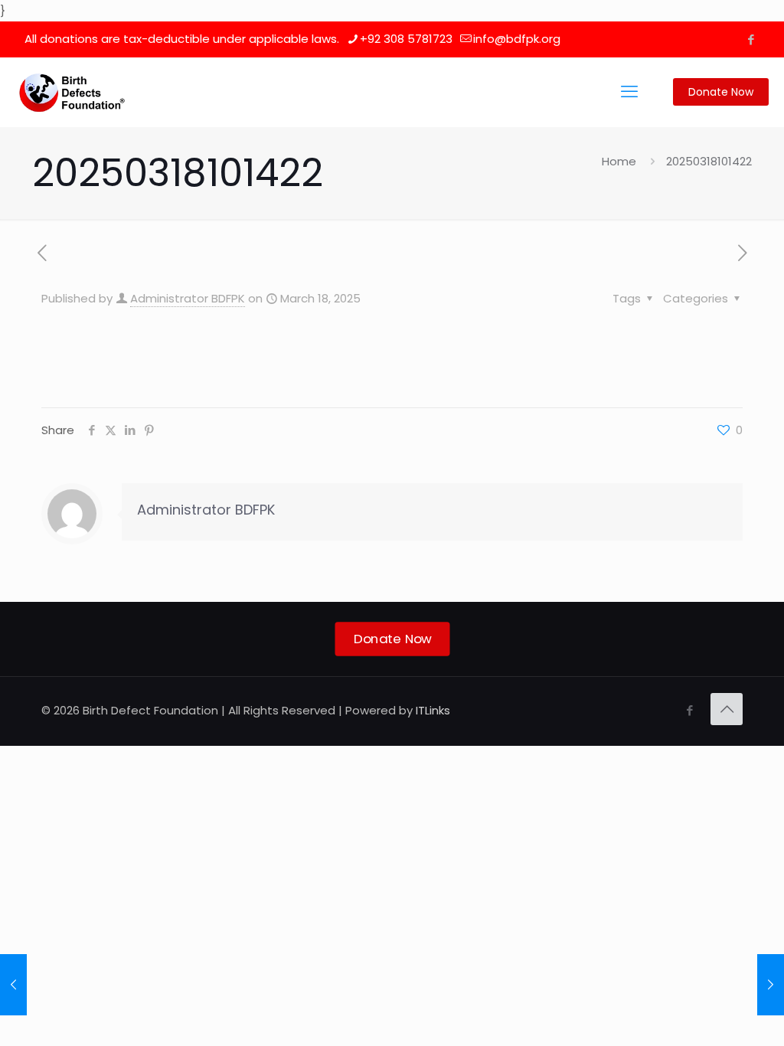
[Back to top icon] (726, 709)
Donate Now (720, 92)
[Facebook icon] (750, 39)
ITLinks (433, 710)
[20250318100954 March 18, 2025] (13, 984)
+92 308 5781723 (406, 39)
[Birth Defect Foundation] (72, 91)
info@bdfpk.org (516, 39)
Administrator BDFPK (187, 298)
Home (619, 161)
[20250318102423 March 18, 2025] (770, 984)
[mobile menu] (629, 92)
